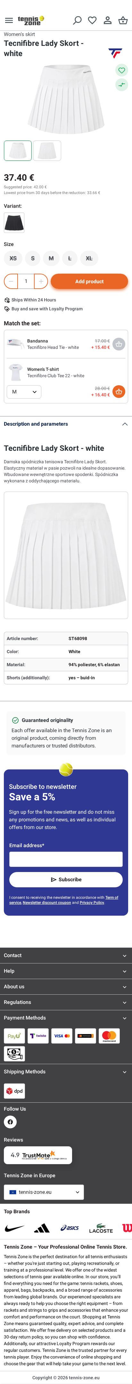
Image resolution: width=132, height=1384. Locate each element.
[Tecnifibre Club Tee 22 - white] (16, 372)
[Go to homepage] (31, 20)
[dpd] (14, 1091)
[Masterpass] (85, 1035)
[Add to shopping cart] (118, 391)
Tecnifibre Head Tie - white (53, 347)
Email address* (26, 845)
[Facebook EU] (10, 1121)
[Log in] (108, 20)
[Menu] (9, 20)
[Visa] (61, 1035)
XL (92, 260)
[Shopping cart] (123, 20)
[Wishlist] (92, 20)
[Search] (77, 20)
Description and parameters (36, 424)
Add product (89, 281)
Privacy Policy (92, 902)
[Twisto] (38, 1035)
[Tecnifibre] (115, 53)
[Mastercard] (109, 1035)
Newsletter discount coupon (47, 902)
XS (16, 260)
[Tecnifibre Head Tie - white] (16, 343)
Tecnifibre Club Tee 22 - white (55, 375)
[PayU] (14, 1035)
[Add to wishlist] (121, 70)
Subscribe (70, 879)
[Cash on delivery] (14, 1053)
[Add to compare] (121, 84)
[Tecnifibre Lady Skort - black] (14, 223)
